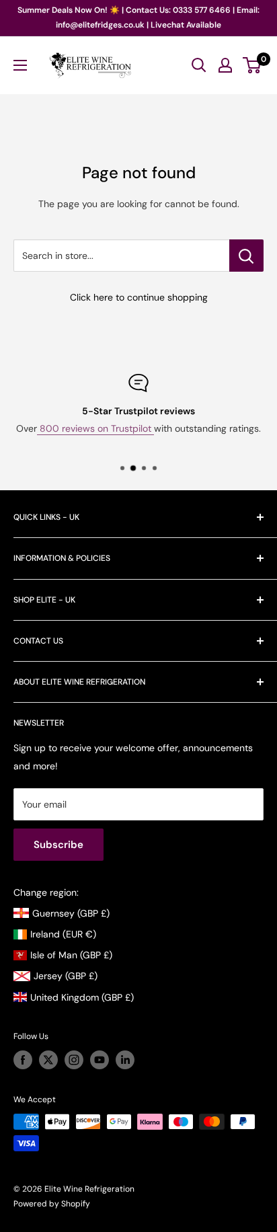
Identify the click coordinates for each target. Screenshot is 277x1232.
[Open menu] (20, 65)
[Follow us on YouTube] (99, 1059)
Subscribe (58, 844)
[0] (252, 65)
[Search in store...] (246, 255)
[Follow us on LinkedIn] (125, 1059)
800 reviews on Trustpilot (95, 428)
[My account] (225, 65)
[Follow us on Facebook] (22, 1059)
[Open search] (199, 65)
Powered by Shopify (51, 1203)
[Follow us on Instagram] (74, 1059)
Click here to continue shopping (139, 297)
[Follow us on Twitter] (48, 1059)
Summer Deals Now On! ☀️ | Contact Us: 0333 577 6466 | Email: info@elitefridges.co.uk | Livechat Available (138, 17)
